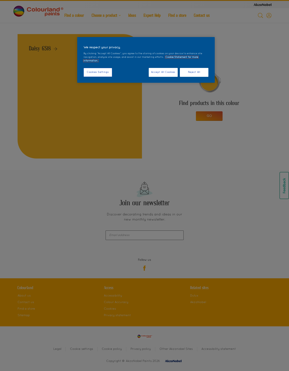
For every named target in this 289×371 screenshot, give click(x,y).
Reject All (194, 72)
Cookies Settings (98, 72)
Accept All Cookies (163, 72)
